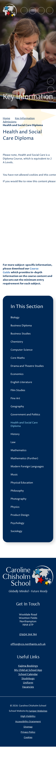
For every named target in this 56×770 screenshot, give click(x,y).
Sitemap (28, 726)
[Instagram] (32, 10)
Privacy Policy (28, 732)
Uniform (28, 682)
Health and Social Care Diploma (23, 125)
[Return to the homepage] (10, 10)
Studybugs (28, 678)
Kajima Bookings (28, 666)
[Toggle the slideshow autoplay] (50, 98)
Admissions (9, 122)
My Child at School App (28, 670)
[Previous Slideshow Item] (50, 81)
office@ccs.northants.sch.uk (28, 644)
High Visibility (28, 716)
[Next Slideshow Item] (50, 89)
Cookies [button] (28, 737)
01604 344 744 (28, 634)
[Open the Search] (41, 10)
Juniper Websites (38, 710)
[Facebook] (24, 10)
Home (6, 118)
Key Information (25, 118)
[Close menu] (49, 10)
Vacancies (28, 687)
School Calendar (28, 674)
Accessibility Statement (28, 721)
